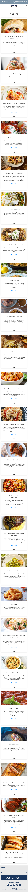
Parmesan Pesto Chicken (14, 209)
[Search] (25, 9)
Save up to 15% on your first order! (14, 877)
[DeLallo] (14, 6)
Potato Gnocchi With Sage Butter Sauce (14, 673)
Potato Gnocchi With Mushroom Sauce (14, 352)
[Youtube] (14, 885)
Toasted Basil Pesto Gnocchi (14, 571)
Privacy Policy (4, 889)
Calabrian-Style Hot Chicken (14, 460)
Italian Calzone (14, 780)
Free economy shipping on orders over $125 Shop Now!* (14, 2)
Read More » (14, 48)
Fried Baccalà (14, 604)
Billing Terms (11, 889)
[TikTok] (20, 885)
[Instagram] (11, 885)
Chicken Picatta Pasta (14, 280)
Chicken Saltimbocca (14, 744)
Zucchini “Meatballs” (14, 708)
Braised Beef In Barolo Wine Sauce (13, 316)
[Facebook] (8, 885)
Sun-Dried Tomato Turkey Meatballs (14, 173)
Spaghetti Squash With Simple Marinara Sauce (14, 103)
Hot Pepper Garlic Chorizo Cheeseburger (14, 853)
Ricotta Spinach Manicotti (14, 138)
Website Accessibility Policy (20, 889)
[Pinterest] (17, 885)
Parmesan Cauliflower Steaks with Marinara (14, 424)
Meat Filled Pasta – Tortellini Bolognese (14, 389)
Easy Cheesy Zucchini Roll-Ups (14, 74)
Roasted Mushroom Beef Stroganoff (14, 245)
